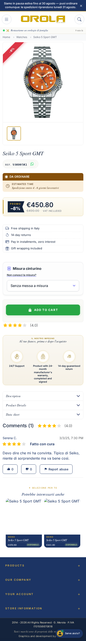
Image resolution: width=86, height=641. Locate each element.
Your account (19, 594)
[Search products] (79, 19)
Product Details (16, 405)
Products (14, 565)
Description (13, 396)
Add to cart (46, 310)
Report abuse (56, 469)
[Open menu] (6, 19)
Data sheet (12, 414)
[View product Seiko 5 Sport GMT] (24, 517)
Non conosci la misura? (21, 275)
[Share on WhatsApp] (32, 164)
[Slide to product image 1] (14, 133)
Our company (18, 579)
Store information (23, 608)
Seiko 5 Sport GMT (18, 540)
